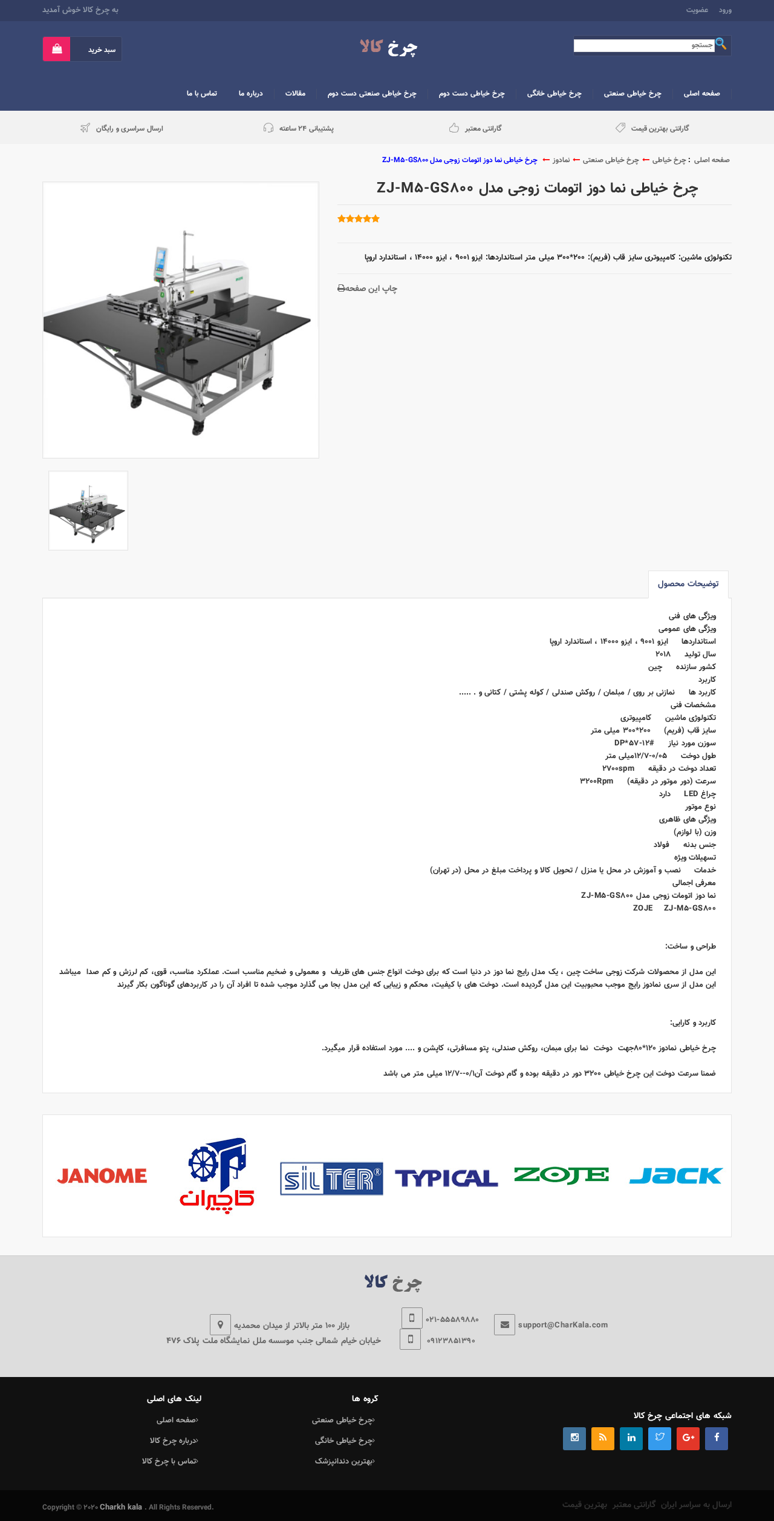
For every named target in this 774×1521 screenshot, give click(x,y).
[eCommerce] (387, 48)
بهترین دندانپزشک (343, 1462)
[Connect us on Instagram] (574, 1438)
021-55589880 (453, 1320)
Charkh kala (122, 1508)
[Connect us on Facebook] (716, 1438)
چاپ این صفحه (371, 289)
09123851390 (449, 1341)
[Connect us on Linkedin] (631, 1438)
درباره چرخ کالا (173, 1441)
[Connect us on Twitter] (659, 1438)
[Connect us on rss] (602, 1438)
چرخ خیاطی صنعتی (611, 160)
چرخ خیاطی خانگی (343, 1441)
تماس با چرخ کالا (169, 1462)
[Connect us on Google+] (688, 1438)
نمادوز (561, 160)
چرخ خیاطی (669, 160)
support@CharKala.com (563, 1326)
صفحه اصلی (712, 160)
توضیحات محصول (688, 584)
